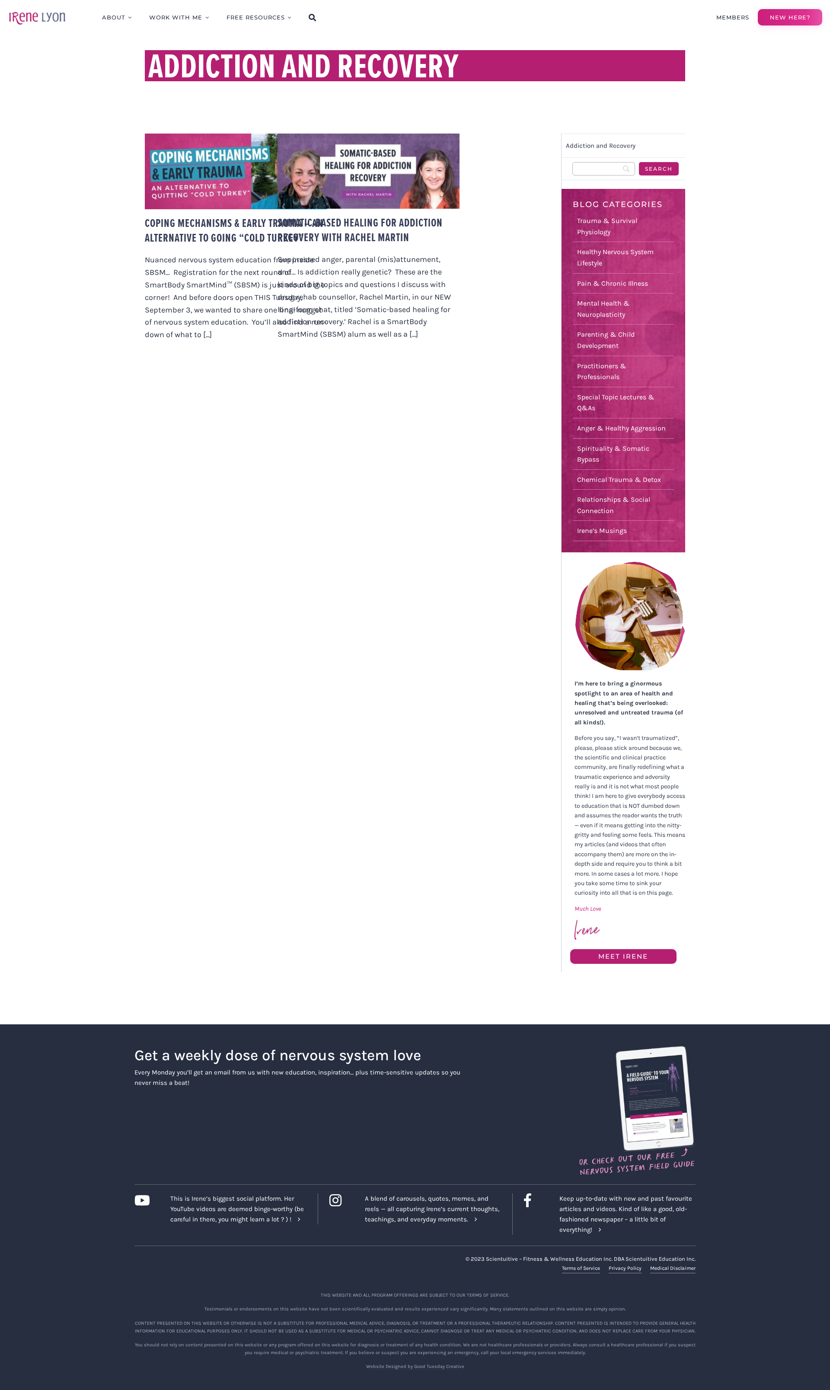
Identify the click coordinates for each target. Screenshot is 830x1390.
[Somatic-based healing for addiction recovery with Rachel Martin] (369, 171)
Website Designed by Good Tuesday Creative (415, 1366)
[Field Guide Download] (637, 1050)
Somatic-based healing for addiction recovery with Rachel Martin (360, 229)
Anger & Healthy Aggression (621, 428)
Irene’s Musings (602, 530)
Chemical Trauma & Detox (619, 479)
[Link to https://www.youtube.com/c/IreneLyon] (145, 1200)
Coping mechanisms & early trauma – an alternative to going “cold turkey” (234, 230)
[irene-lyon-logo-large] (37, 11)
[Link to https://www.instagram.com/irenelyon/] (340, 1200)
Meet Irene (623, 956)
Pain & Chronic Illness (612, 283)
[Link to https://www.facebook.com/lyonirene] (535, 1200)
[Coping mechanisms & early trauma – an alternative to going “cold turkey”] (236, 171)
